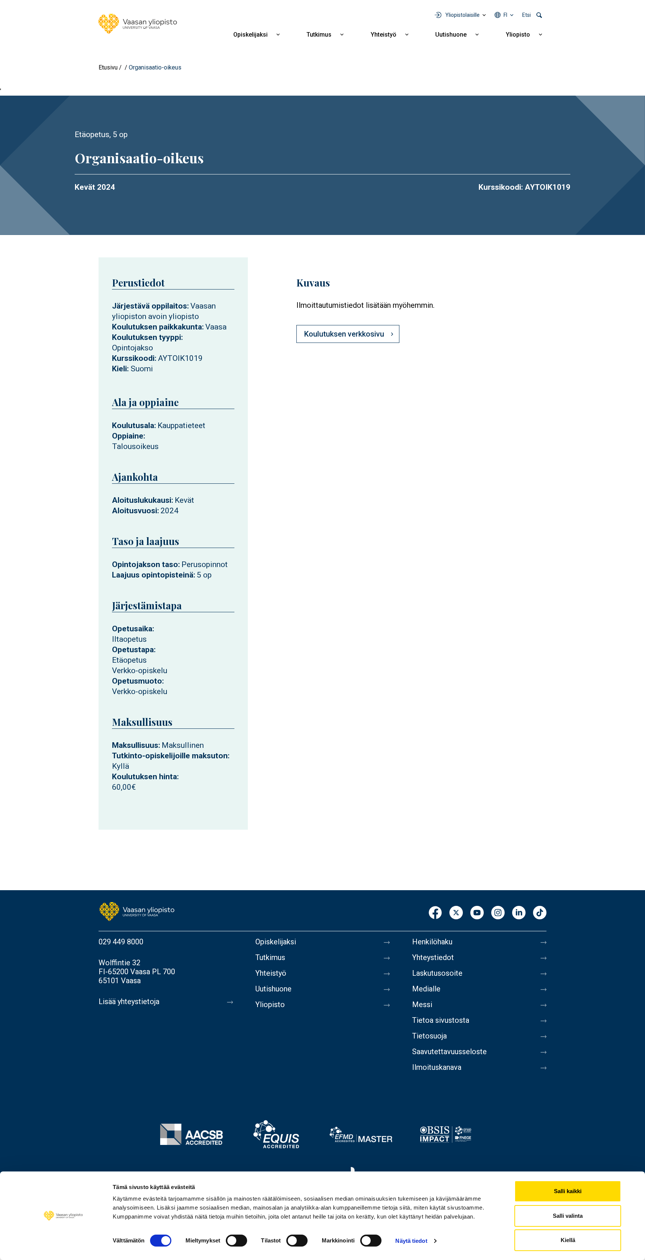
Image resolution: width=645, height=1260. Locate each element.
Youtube (477, 913)
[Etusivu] (138, 24)
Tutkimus (318, 34)
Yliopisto (518, 34)
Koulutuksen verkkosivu (344, 333)
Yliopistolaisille (462, 15)
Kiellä (568, 1240)
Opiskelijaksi (250, 34)
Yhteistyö (383, 34)
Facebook (435, 913)
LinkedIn (519, 913)
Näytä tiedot (411, 1241)
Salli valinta (568, 1216)
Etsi (526, 15)
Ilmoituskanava (436, 1067)
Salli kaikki (568, 1191)
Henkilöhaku (432, 941)
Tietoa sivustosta (440, 1020)
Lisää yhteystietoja (129, 1001)
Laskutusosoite (437, 973)
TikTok (539, 913)
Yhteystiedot (433, 957)
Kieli (119, 368)
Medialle (426, 988)
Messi (422, 1004)
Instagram (498, 913)
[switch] (236, 1241)
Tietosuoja (429, 1035)
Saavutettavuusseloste (449, 1051)
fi (505, 15)
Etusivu (108, 67)
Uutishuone (451, 34)
